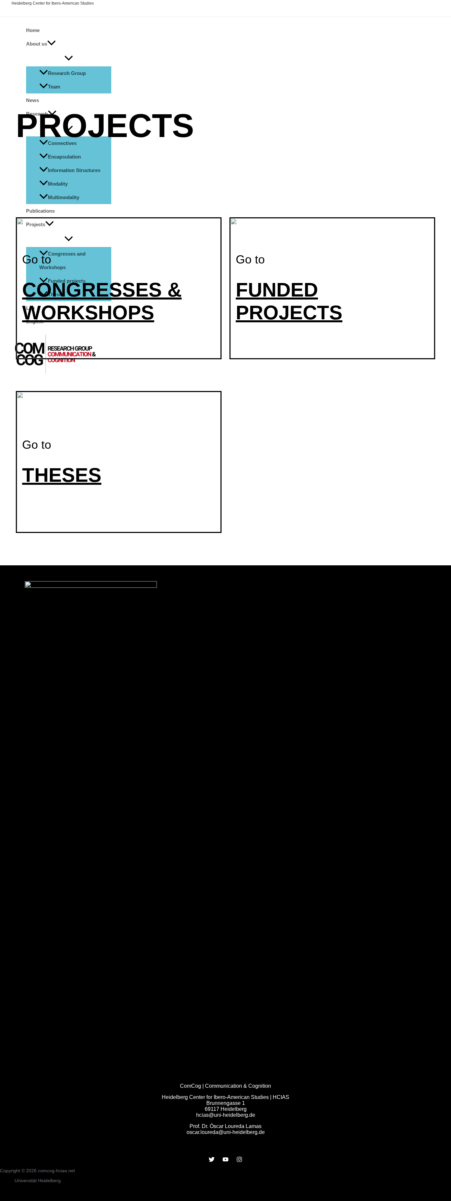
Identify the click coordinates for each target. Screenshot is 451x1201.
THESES (61, 475)
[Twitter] (212, 1160)
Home (33, 30)
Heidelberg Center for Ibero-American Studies (53, 3)
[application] (51, 44)
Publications (40, 211)
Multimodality (63, 197)
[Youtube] (225, 1160)
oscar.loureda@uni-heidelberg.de (226, 1132)
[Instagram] (239, 1160)
